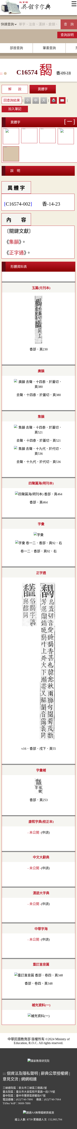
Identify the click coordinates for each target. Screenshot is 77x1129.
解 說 (14, 89)
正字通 (16, 253)
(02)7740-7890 (24, 1099)
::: (1, 73)
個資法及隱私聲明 (22, 1073)
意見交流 (10, 1079)
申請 (45, 832)
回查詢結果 (11, 100)
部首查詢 (16, 48)
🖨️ (54, 100)
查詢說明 (67, 35)
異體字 (43, 89)
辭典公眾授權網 (54, 1073)
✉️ (62, 100)
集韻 (14, 242)
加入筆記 (14, 109)
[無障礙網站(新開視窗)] (38, 1112)
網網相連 (29, 1079)
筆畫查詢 (49, 48)
